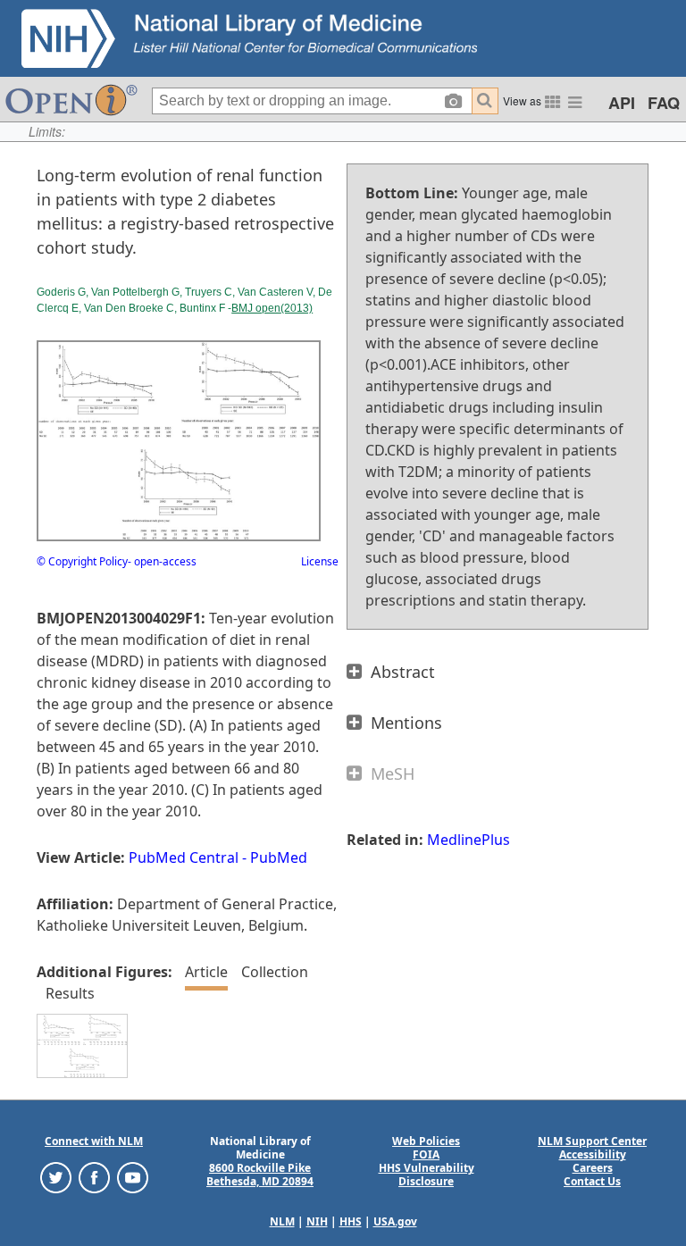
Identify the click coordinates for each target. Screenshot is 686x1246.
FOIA (426, 1154)
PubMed (278, 857)
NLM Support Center (592, 1141)
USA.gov (395, 1221)
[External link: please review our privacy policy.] (55, 1176)
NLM (282, 1221)
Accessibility (592, 1154)
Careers (593, 1167)
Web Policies (426, 1141)
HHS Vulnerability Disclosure (426, 1174)
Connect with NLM (94, 1141)
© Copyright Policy (82, 561)
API (621, 102)
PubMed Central (183, 857)
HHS (350, 1221)
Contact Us (592, 1181)
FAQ (664, 102)
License (320, 561)
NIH (317, 1221)
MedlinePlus (468, 839)
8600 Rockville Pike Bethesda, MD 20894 (260, 1174)
